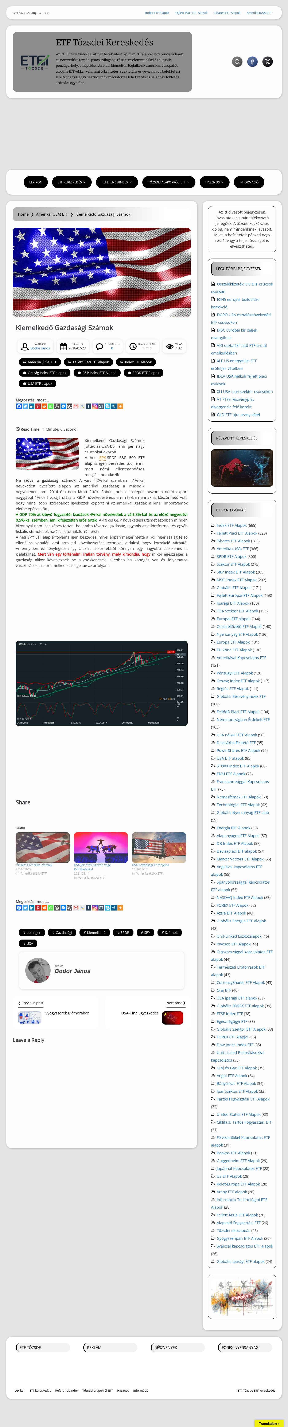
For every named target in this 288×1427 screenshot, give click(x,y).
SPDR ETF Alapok (146, 372)
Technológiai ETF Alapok (238, 804)
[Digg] (114, 406)
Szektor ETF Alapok (233, 564)
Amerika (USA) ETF (259, 13)
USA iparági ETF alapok (237, 998)
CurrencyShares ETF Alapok (241, 982)
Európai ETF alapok (233, 618)
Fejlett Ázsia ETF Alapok (237, 1214)
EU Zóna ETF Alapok (234, 649)
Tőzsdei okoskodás (233, 1230)
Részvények (166, 1347)
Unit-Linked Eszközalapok (239, 936)
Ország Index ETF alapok (47, 372)
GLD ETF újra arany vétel (238, 414)
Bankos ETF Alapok (233, 1152)
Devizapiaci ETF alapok (237, 851)
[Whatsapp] (50, 406)
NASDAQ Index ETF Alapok (240, 897)
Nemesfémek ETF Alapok (239, 796)
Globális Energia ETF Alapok (241, 920)
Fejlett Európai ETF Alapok (239, 595)
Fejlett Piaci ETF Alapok (191, 13)
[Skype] (107, 406)
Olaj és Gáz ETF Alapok (237, 1067)
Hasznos (212, 182)
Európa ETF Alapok (233, 642)
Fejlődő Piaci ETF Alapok (238, 711)
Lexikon (35, 182)
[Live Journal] (82, 406)
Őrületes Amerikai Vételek (34, 865)
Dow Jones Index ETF (235, 1044)
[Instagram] (95, 406)
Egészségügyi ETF (232, 1021)
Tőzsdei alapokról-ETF (167, 182)
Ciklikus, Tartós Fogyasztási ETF (244, 1122)
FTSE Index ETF (230, 1013)
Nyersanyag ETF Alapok (237, 634)
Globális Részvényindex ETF (241, 696)
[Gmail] (76, 406)
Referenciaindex (115, 182)
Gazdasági (64, 932)
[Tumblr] (88, 406)
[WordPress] (69, 406)
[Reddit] (44, 406)
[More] (120, 406)
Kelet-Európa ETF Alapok (238, 1184)
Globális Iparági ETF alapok (241, 1261)
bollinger (34, 932)
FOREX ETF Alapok (232, 905)
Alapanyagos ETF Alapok (238, 835)
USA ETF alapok (40, 383)
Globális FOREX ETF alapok (240, 1005)
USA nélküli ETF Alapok (237, 734)
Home (23, 214)
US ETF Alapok (229, 1176)
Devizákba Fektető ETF (236, 742)
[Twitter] (25, 406)
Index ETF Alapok (157, 13)
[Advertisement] (144, 134)
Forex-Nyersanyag (240, 1347)
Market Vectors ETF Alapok (240, 859)
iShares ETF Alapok (227, 13)
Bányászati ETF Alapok (236, 1083)
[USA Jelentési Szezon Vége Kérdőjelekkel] (101, 847)
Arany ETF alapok (232, 1191)
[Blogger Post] (57, 406)
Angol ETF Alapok (232, 1075)
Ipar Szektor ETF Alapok (237, 1091)
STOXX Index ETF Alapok (238, 766)
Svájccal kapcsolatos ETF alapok (245, 1246)
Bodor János (40, 348)
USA (30, 943)
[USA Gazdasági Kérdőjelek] (159, 847)
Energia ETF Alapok (233, 827)
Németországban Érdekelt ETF (243, 719)
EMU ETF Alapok (231, 773)
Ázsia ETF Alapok (231, 913)
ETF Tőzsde (30, 1347)
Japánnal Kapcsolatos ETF (239, 1168)
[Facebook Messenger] (63, 406)
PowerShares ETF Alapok (238, 750)
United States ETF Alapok (239, 1114)
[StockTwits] (101, 406)
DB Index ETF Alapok (235, 843)
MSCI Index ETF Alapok (237, 579)
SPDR (125, 932)
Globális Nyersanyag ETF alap (243, 812)
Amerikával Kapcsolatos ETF (241, 657)
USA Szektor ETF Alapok (237, 610)
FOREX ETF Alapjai (232, 1036)
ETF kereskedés (70, 182)
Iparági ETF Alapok (233, 603)
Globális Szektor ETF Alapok (241, 1029)
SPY (147, 932)
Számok (171, 932)
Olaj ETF (224, 990)
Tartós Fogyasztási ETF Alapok (243, 1099)
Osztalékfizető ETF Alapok (239, 626)
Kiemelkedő (96, 932)
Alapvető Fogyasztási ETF (239, 1222)
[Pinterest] (38, 406)
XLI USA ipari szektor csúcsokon (245, 391)
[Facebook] (19, 406)
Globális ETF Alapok (234, 587)
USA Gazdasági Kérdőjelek (150, 865)
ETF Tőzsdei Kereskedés (104, 42)
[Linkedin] (31, 406)
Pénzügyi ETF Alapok (235, 673)
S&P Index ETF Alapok (99, 372)
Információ (249, 182)
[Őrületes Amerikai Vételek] (43, 847)
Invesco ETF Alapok (233, 943)
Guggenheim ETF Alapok (238, 1160)
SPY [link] (102, 457)
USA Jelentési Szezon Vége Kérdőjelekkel (92, 867)
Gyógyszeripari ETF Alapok (240, 1238)
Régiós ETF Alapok (233, 688)
